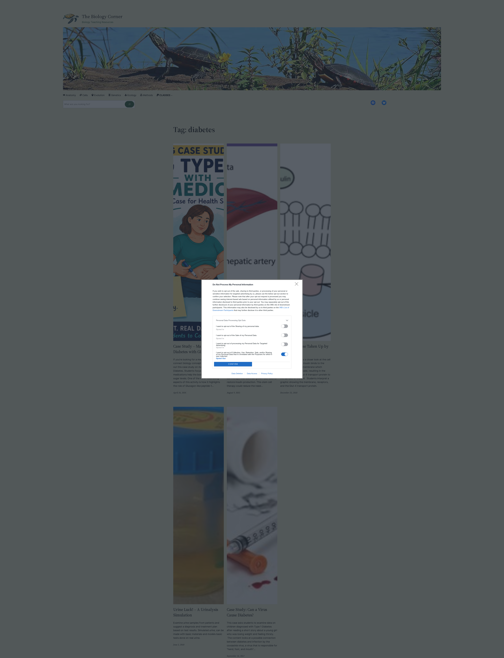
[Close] (297, 284)
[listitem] (252, 320)
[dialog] (252, 329)
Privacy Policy (267, 373)
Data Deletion (237, 373)
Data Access (252, 373)
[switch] (284, 326)
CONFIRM (233, 364)
